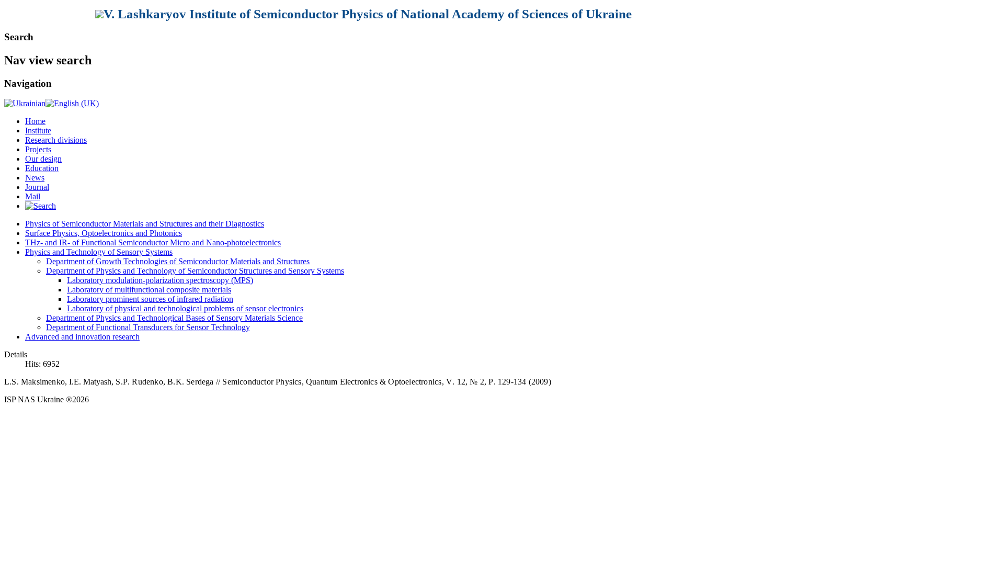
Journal (37, 187)
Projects (38, 149)
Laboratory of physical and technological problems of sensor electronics (185, 308)
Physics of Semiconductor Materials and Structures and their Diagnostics (144, 223)
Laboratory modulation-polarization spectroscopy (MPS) (160, 280)
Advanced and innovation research (82, 336)
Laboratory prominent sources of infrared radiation (150, 299)
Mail (32, 196)
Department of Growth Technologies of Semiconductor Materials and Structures (178, 261)
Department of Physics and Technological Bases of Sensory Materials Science (174, 317)
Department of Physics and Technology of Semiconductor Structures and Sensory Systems (195, 270)
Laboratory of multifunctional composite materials (149, 289)
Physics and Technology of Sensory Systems (99, 251)
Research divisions (56, 139)
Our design (43, 158)
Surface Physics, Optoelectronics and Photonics (103, 233)
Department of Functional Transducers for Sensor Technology (148, 327)
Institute (38, 130)
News (34, 177)
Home (35, 121)
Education (42, 168)
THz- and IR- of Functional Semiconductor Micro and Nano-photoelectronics (153, 242)
